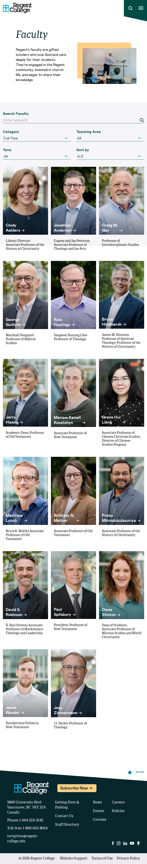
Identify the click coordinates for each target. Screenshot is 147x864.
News (97, 802)
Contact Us (64, 816)
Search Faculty (16, 113)
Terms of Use (102, 858)
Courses (99, 820)
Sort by (82, 150)
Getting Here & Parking (67, 805)
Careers (118, 802)
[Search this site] (130, 8)
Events (98, 811)
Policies (118, 811)
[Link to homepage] (16, 8)
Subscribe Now (74, 787)
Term (7, 150)
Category (11, 131)
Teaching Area (88, 131)
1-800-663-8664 (35, 828)
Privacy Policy (128, 858)
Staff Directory (67, 825)
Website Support (73, 858)
